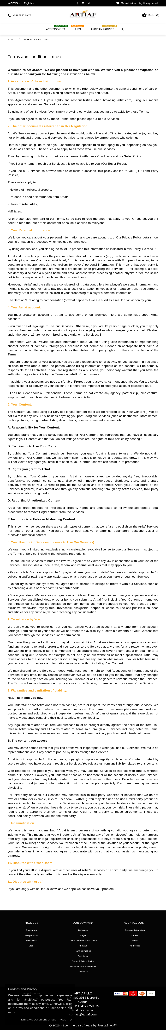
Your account (134, 922)
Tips (77, 28)
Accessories (56, 28)
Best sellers (31, 940)
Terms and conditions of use (38, 1020)
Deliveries (83, 930)
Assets (135, 940)
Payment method (83, 951)
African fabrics (104, 28)
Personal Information (135, 930)
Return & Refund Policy (83, 961)
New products (31, 935)
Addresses (135, 946)
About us (83, 946)
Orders (134, 935)
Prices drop (31, 930)
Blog (31, 946)
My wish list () (128, 3)
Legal (83, 935)
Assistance (83, 956)
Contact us (83, 971)
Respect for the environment (83, 966)
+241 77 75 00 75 (22, 15)
